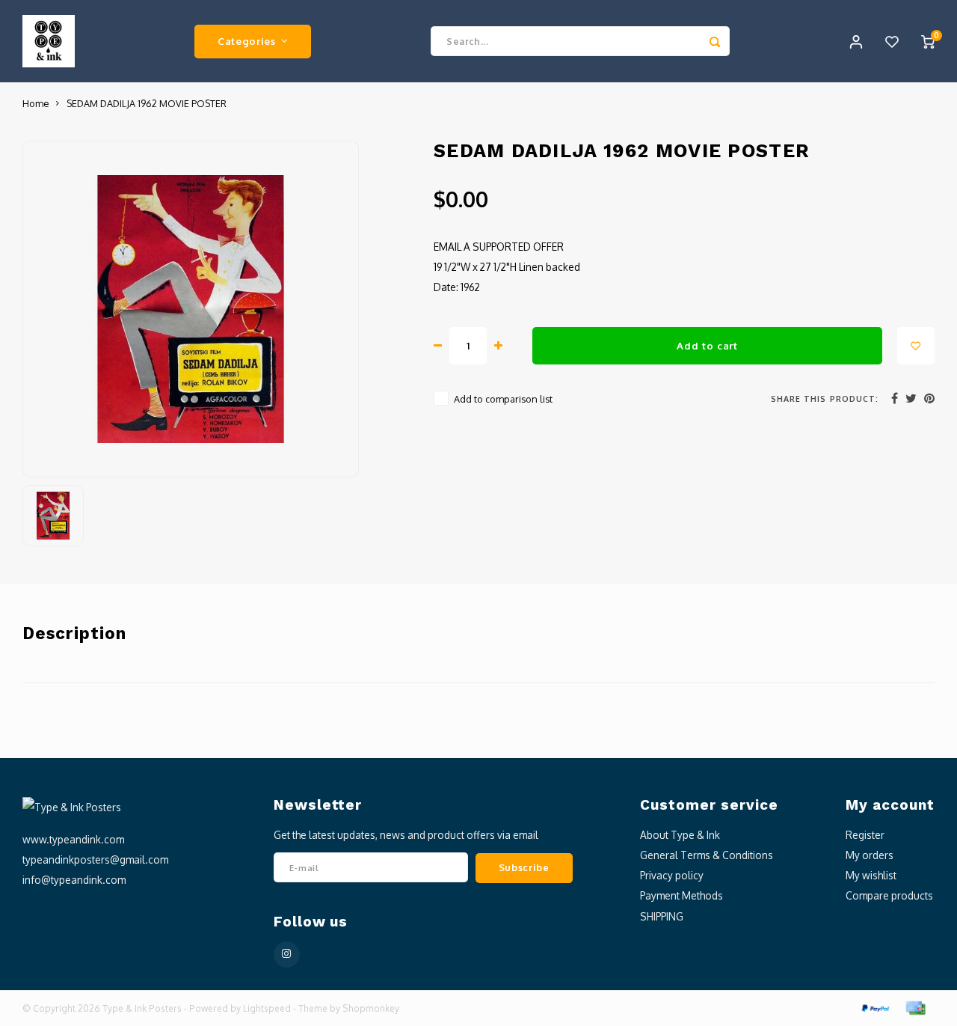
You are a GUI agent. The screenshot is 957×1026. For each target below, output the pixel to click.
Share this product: (824, 398)
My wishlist (871, 875)
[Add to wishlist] (916, 345)
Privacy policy (672, 875)
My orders (869, 855)
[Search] (715, 41)
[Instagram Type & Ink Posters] (287, 954)
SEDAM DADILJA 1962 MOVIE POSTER (147, 103)
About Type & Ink (680, 834)
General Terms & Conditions (706, 855)
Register (865, 834)
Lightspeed (267, 1008)
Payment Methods (681, 895)
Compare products (889, 895)
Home (35, 103)
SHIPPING (661, 916)
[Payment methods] (875, 1007)
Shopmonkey (370, 1008)
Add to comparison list (503, 399)
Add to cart (707, 345)
